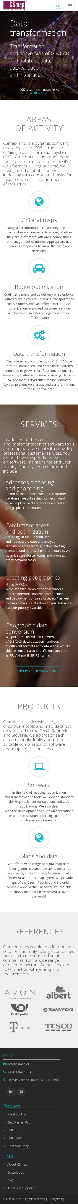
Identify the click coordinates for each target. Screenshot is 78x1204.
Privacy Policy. (56, 1199)
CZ (49, 6)
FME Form (15, 1130)
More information (42, 89)
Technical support (20, 1188)
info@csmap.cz (18, 1064)
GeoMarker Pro (19, 1122)
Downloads (15, 1172)
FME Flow (14, 1138)
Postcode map (18, 1146)
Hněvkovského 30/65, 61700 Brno (33, 1080)
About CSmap (17, 1164)
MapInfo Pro (16, 1114)
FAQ (10, 1180)
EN (58, 6)
